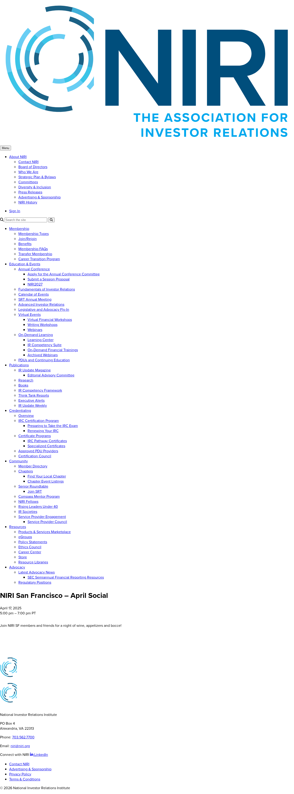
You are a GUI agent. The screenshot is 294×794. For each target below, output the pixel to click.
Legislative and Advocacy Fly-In (43, 309)
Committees (28, 181)
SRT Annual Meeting (34, 299)
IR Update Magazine (34, 370)
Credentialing (20, 410)
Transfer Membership (35, 253)
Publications (19, 364)
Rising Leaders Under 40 (38, 506)
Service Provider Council (47, 521)
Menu (5, 148)
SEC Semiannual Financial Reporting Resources (66, 577)
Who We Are (28, 171)
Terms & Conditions (24, 779)
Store (22, 556)
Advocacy (17, 567)
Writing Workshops (42, 324)
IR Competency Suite (45, 344)
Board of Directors (32, 166)
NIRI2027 (35, 284)
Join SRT (35, 491)
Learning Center (41, 339)
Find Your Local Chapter (47, 476)
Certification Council (34, 455)
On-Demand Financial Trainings (53, 349)
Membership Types (33, 233)
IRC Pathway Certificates (47, 440)
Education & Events (24, 263)
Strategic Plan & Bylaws (37, 176)
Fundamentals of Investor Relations (46, 289)
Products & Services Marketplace (44, 531)
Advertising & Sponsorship (39, 197)
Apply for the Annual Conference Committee (64, 274)
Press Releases (30, 192)
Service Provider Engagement (42, 516)
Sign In (14, 210)
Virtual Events (29, 314)
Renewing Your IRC (43, 430)
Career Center (29, 551)
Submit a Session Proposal (49, 279)
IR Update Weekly (32, 405)
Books (23, 385)
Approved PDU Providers (38, 450)
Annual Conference (34, 268)
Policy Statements (32, 541)
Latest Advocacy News (36, 572)
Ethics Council (29, 546)
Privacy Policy (20, 774)
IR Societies (27, 511)
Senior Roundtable (33, 486)
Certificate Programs (34, 435)
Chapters (25, 471)
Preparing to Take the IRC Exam (53, 425)
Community (18, 460)
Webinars (35, 329)
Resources (17, 526)
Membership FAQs (33, 248)
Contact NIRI (28, 161)
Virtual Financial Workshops (50, 319)
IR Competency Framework (40, 390)
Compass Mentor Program (39, 496)
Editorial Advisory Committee (51, 375)
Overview (26, 415)
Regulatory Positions (34, 582)
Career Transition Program (39, 258)
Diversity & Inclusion (34, 186)
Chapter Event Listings (46, 481)
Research (25, 380)
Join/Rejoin (27, 238)
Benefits (24, 243)
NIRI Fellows (28, 501)
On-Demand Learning (35, 334)
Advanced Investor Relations (41, 304)
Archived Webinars (43, 354)
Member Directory (32, 466)
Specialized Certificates (46, 445)
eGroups (25, 536)
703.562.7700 (23, 737)
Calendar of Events (33, 294)
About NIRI (18, 156)
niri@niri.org (20, 745)
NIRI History (27, 202)
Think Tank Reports (33, 395)
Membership (19, 228)
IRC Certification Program (38, 420)
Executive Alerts (31, 400)
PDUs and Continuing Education (44, 359)
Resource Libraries (33, 562)
